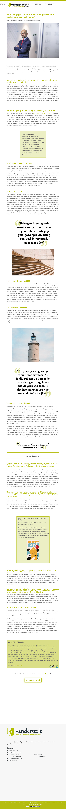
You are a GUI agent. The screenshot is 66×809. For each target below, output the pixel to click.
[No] (64, 805)
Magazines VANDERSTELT (36, 3)
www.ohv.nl (19, 665)
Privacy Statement (35, 806)
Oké (27, 806)
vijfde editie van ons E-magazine (41, 113)
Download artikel (33, 680)
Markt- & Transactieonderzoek (14, 3)
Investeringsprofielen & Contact (49, 3)
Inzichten (37, 20)
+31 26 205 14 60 (13, 751)
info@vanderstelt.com (15, 753)
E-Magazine (47, 674)
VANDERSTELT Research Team (17, 20)
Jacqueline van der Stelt (15, 758)
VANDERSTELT (12, 760)
